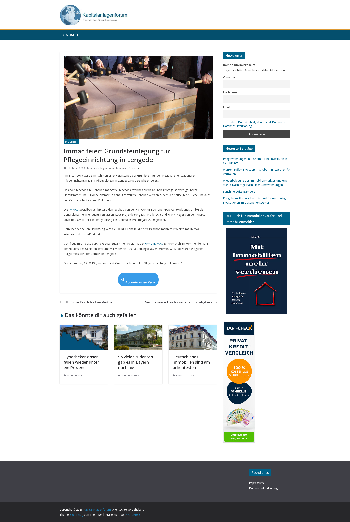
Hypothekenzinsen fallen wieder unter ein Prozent (81, 362)
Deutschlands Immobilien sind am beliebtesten (191, 362)
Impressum (256, 483)
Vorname (229, 77)
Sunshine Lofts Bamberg (239, 191)
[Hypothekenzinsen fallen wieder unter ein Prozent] (84, 327)
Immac (122, 168)
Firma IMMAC (154, 243)
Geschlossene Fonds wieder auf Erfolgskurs (178, 302)
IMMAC (74, 209)
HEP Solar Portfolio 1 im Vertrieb (89, 302)
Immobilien (71, 141)
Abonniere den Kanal (140, 282)
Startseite (71, 35)
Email (226, 107)
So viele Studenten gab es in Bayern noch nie (135, 362)
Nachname (230, 92)
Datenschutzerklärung (263, 488)
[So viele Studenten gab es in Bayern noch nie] (138, 327)
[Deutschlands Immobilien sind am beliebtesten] (193, 327)
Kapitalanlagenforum (102, 168)
